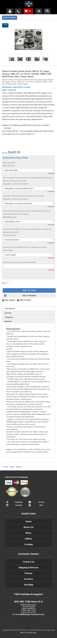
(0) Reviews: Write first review (16, 87)
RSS (41, 505)
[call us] (18, 11)
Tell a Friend (25, 300)
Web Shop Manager (28, 633)
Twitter (41, 502)
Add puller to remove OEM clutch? (16, 184)
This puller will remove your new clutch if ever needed (23, 196)
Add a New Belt (9, 166)
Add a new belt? (9, 163)
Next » (19, 467)
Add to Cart (29, 290)
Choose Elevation (9, 235)
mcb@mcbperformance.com (31, 614)
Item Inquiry (10, 300)
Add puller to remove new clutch (15, 199)
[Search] (47, 11)
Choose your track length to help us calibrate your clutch (24, 247)
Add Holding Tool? (10, 217)
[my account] (9, 11)
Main (12, 467)
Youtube (18, 505)
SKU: (4, 90)
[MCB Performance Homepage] (28, 4)
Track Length (8, 250)
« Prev (5, 467)
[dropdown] (38, 11)
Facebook (18, 502)
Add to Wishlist (29, 296)
